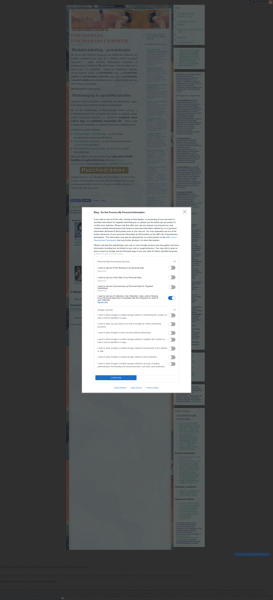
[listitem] (136, 261)
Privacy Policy (152, 388)
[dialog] (136, 300)
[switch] (171, 268)
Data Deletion (120, 388)
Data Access (136, 388)
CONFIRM (116, 378)
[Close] (185, 212)
